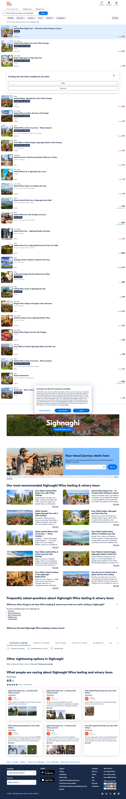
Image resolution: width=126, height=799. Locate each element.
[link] (63, 32)
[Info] (38, 22)
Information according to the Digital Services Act (73, 786)
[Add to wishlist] (10, 27)
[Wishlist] (101, 2)
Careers (94, 774)
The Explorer (95, 786)
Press (93, 780)
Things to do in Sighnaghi (36, 762)
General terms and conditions (67, 783)
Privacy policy (63, 777)
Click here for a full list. (45, 664)
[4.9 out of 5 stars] (12, 684)
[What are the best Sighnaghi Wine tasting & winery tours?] (117, 628)
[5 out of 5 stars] (24, 695)
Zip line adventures (14, 613)
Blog (93, 777)
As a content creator (109, 774)
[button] (63, 32)
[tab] (19, 642)
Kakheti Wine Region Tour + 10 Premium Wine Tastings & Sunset (23, 692)
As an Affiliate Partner (110, 777)
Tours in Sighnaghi (52, 762)
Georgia (15, 762)
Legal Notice (62, 774)
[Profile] (116, 2)
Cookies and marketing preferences (69, 780)
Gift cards (94, 783)
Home (8, 762)
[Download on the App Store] (47, 780)
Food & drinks (12, 619)
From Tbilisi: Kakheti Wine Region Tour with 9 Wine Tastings (101, 727)
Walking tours (12, 617)
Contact (61, 771)
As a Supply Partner (109, 771)
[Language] (109, 2)
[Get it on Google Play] (47, 772)
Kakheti (22, 762)
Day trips (11, 611)
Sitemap (61, 789)
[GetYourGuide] (9, 4)
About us (94, 771)
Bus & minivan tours (14, 615)
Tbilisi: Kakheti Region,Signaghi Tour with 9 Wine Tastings (100, 692)
